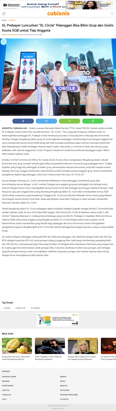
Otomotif (64, 399)
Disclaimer (64, 390)
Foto (4, 399)
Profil (62, 381)
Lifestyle (5, 390)
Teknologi (6, 395)
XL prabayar (35, 308)
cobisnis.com (20, 308)
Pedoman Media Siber (69, 395)
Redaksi (63, 377)
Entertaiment (8, 386)
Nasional (6, 381)
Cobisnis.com (64, 406)
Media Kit (64, 386)
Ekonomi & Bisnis (9, 377)
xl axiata (7, 308)
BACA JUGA (7, 334)
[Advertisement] (58, 279)
